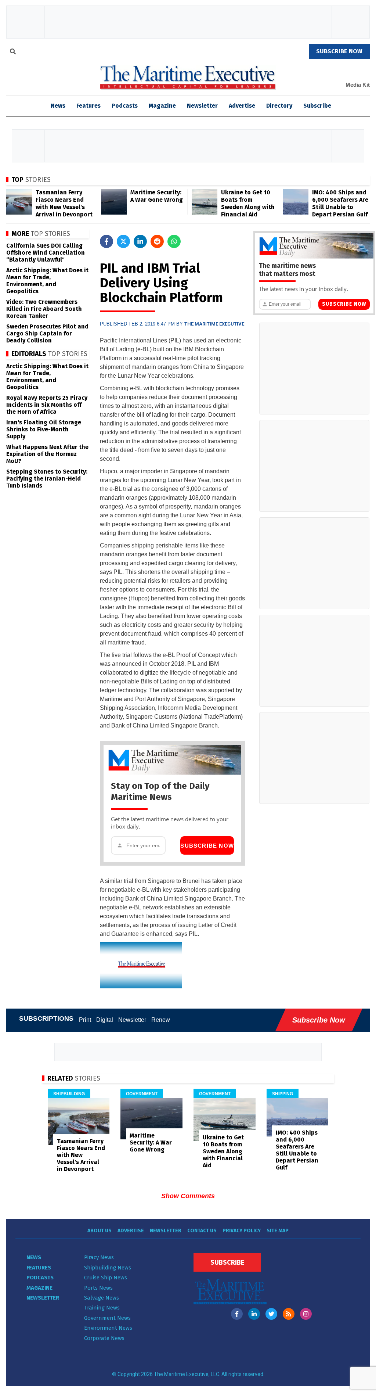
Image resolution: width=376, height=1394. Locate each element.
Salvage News (101, 1297)
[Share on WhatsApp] (174, 241)
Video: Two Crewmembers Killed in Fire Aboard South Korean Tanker (44, 308)
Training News (102, 1307)
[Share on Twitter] (123, 241)
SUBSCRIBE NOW (339, 51)
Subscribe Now (207, 845)
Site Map (278, 1231)
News (33, 1257)
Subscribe (317, 105)
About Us (99, 1231)
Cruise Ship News (105, 1277)
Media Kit (358, 85)
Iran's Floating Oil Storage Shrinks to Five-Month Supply (43, 429)
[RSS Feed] (288, 1314)
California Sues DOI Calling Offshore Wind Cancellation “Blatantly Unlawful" (45, 252)
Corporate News (104, 1338)
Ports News (98, 1288)
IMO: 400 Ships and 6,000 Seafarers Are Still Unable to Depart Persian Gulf (340, 203)
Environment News (108, 1328)
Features (88, 105)
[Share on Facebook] (106, 241)
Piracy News (99, 1257)
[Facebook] (237, 1314)
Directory (279, 105)
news (58, 105)
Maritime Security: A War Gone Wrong (156, 196)
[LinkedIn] (254, 1314)
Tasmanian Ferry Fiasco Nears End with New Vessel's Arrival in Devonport (64, 203)
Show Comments (188, 1196)
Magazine (162, 105)
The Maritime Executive (214, 324)
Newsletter (202, 105)
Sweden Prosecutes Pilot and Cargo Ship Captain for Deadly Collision (47, 333)
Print (85, 1020)
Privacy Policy (242, 1231)
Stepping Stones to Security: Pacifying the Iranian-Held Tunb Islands (46, 478)
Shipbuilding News (107, 1267)
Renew (160, 1020)
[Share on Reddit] (157, 241)
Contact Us (202, 1231)
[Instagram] (306, 1314)
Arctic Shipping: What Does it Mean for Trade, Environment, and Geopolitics (47, 281)
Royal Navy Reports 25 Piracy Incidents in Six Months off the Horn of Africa (46, 404)
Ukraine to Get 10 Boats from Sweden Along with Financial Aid (248, 203)
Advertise (242, 105)
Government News (107, 1318)
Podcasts (125, 105)
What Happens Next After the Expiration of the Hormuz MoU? (47, 453)
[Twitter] (271, 1314)
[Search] (12, 52)
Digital (104, 1020)
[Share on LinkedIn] (140, 241)
